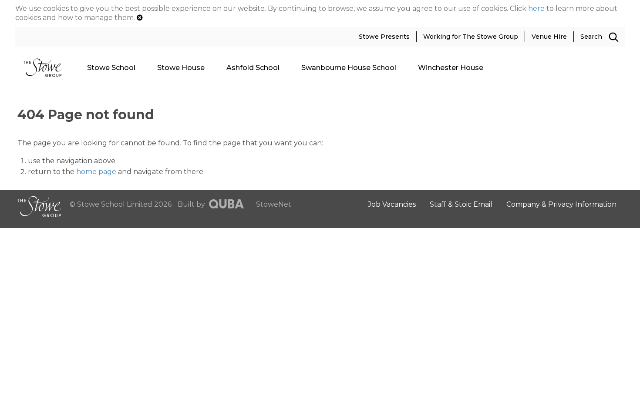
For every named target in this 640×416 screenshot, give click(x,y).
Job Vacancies (392, 204)
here (536, 8)
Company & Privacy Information (561, 204)
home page (96, 172)
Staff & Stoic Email (461, 204)
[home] (45, 67)
